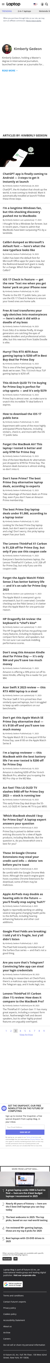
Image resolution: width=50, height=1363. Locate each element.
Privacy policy (9, 1308)
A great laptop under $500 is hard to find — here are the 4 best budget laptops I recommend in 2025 (25, 1193)
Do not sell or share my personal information (24, 1345)
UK (15, 1259)
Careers (7, 1338)
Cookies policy (9, 1314)
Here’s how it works (33, 20)
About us (7, 1326)
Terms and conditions (13, 1295)
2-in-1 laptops (24, 11)
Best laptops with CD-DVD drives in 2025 (25, 1240)
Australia (7, 1259)
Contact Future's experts (14, 1301)
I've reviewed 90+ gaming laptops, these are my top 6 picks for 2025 (24, 1229)
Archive (6, 1332)
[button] (3, 4)
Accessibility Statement (14, 1320)
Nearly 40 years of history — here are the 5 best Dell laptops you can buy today (26, 1206)
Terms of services (32, 1137)
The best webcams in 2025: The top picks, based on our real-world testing (27, 1219)
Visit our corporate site (24, 1275)
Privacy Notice (35, 1139)
